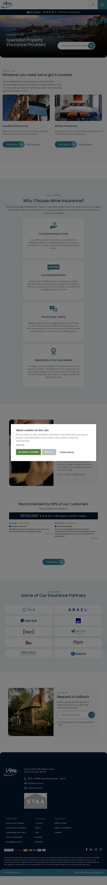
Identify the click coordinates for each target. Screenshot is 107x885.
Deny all (49, 452)
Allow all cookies (28, 452)
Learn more (20, 445)
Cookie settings (67, 452)
